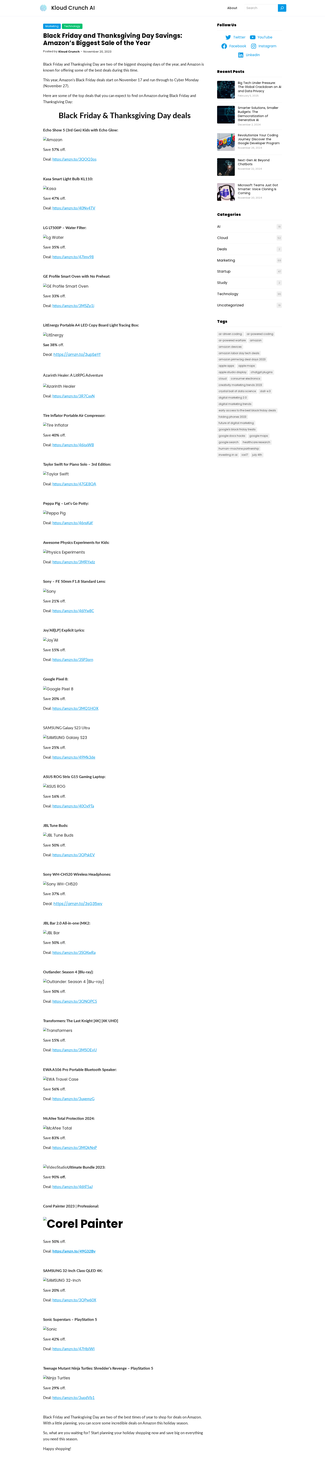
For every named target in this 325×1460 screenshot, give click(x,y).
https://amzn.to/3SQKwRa (74, 953)
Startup (224, 271)
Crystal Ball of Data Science (237, 391)
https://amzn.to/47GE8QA (74, 484)
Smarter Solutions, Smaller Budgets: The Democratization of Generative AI (258, 114)
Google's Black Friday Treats (237, 429)
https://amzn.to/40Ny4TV (73, 208)
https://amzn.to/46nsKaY (72, 523)
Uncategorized (230, 305)
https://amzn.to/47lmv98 (73, 257)
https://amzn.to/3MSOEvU (74, 1050)
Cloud (222, 237)
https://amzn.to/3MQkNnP (74, 1148)
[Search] (282, 8)
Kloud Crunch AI (73, 7)
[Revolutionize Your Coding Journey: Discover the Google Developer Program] (226, 142)
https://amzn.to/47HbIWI (73, 1349)
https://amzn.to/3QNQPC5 (74, 1001)
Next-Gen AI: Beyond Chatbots (254, 162)
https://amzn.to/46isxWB (73, 445)
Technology (72, 26)
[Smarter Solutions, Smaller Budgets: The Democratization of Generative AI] (226, 115)
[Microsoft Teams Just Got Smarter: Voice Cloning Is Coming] (226, 192)
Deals (222, 249)
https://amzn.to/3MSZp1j (73, 306)
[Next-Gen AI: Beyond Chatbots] (226, 167)
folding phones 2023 (232, 417)
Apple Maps (246, 366)
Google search (229, 442)
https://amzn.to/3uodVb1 (73, 1398)
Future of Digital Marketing (236, 423)
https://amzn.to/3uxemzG (73, 1099)
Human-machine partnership (239, 448)
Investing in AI (228, 455)
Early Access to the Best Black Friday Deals (247, 410)
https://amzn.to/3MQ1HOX (75, 708)
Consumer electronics (245, 378)
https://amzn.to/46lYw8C (73, 611)
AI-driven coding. (231, 334)
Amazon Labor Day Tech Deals (239, 353)
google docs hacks (232, 436)
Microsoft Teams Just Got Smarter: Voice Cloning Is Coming (258, 189)
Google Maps (258, 436)
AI (218, 226)
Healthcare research (256, 442)
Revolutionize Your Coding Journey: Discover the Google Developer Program (259, 139)
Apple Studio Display (233, 372)
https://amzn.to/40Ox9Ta (73, 806)
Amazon (256, 340)
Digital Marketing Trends (235, 404)
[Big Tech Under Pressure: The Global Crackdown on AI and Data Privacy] (226, 90)
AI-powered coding (260, 334)
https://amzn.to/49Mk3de (73, 757)
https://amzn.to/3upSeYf (77, 354)
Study (222, 282)
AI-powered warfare (232, 340)
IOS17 (245, 455)
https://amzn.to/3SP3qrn (72, 660)
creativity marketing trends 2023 (240, 385)
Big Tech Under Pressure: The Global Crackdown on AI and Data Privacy (259, 87)
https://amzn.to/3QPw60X (74, 1300)
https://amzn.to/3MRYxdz (73, 562)
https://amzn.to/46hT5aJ (72, 1187)
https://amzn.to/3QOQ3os (74, 159)
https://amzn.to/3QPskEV (73, 855)
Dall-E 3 (265, 391)
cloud (223, 378)
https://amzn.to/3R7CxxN (73, 396)
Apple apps (226, 366)
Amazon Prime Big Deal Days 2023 (242, 359)
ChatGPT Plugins (262, 372)
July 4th (257, 455)
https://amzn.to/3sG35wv (78, 903)
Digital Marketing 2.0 (233, 397)
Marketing (52, 26)
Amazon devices (230, 347)
